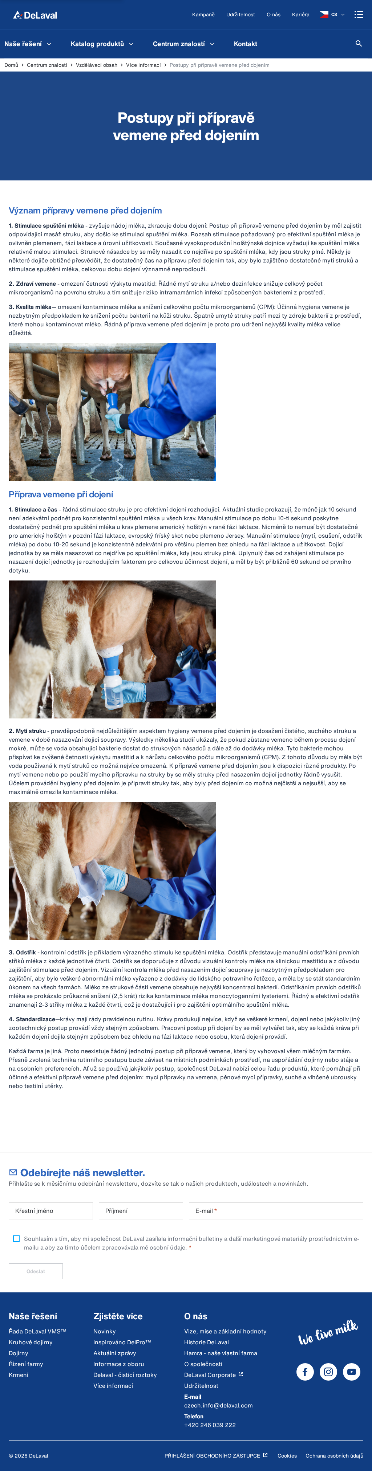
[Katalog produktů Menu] (131, 43)
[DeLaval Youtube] (351, 1372)
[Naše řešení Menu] (49, 43)
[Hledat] (359, 43)
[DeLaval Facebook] (305, 1372)
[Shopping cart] (359, 14)
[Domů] (35, 14)
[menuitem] (103, 43)
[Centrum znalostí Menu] (212, 43)
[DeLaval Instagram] (328, 1372)
